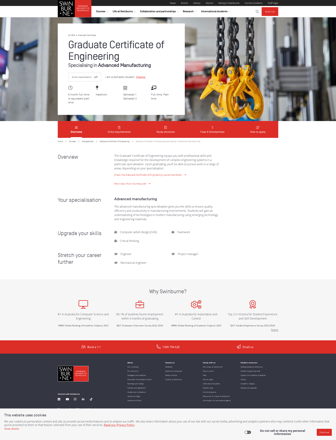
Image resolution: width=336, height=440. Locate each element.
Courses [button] (102, 12)
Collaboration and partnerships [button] (159, 12)
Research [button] (190, 12)
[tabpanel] (168, 239)
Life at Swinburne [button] (124, 12)
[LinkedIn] (83, 399)
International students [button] (215, 12)
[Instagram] (75, 399)
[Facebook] (59, 399)
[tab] (76, 129)
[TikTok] (91, 399)
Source (274, 329)
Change (140, 77)
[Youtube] (67, 399)
